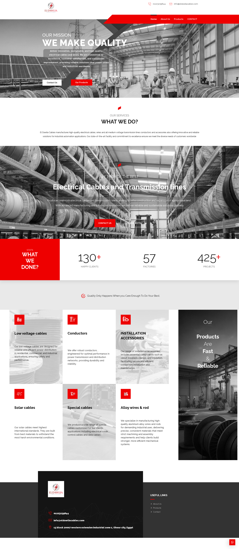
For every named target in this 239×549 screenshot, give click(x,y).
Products (157, 508)
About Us (157, 504)
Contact (156, 512)
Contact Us (52, 82)
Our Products (81, 82)
